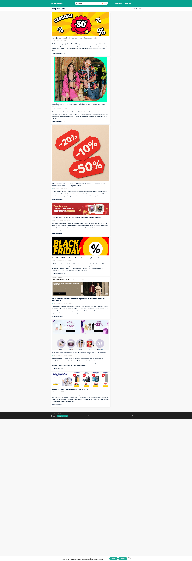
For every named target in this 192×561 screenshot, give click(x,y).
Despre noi (133, 415)
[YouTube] (54, 416)
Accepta (113, 558)
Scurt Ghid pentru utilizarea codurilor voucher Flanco (70, 389)
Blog (66, 40)
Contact (139, 415)
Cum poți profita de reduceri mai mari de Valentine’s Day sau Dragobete (76, 217)
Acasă (136, 8)
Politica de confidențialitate (96, 415)
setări (101, 559)
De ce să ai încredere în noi (122, 415)
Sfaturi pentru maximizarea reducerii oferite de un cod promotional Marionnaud (79, 353)
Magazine (118, 3)
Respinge (123, 558)
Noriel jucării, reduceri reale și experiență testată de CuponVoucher (75, 38)
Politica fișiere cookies (109, 415)
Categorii (127, 3)
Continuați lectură (58, 53)
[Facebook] (51, 416)
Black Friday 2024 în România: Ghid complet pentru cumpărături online (76, 258)
